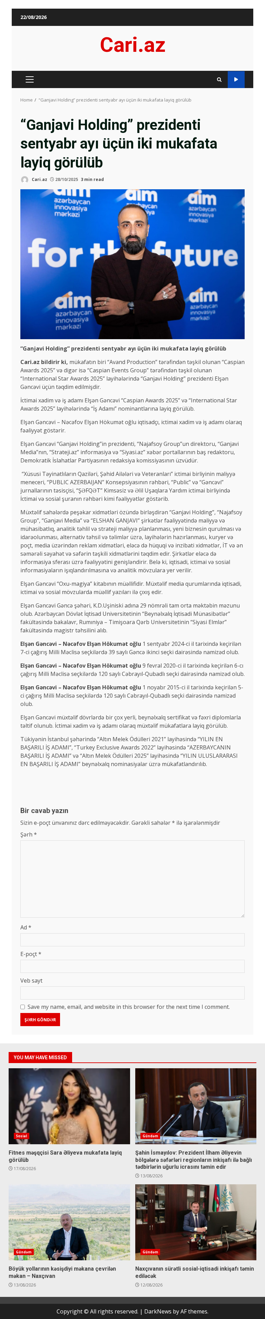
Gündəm (150, 1136)
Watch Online (236, 79)
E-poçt (30, 954)
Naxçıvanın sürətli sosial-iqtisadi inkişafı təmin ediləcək (196, 1222)
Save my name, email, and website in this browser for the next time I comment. (129, 1007)
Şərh (28, 834)
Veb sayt (31, 980)
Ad (25, 927)
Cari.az (133, 44)
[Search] (219, 79)
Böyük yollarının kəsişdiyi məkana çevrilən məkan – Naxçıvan (69, 1222)
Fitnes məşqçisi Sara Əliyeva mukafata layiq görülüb (69, 1106)
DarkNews (157, 1311)
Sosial (21, 1136)
